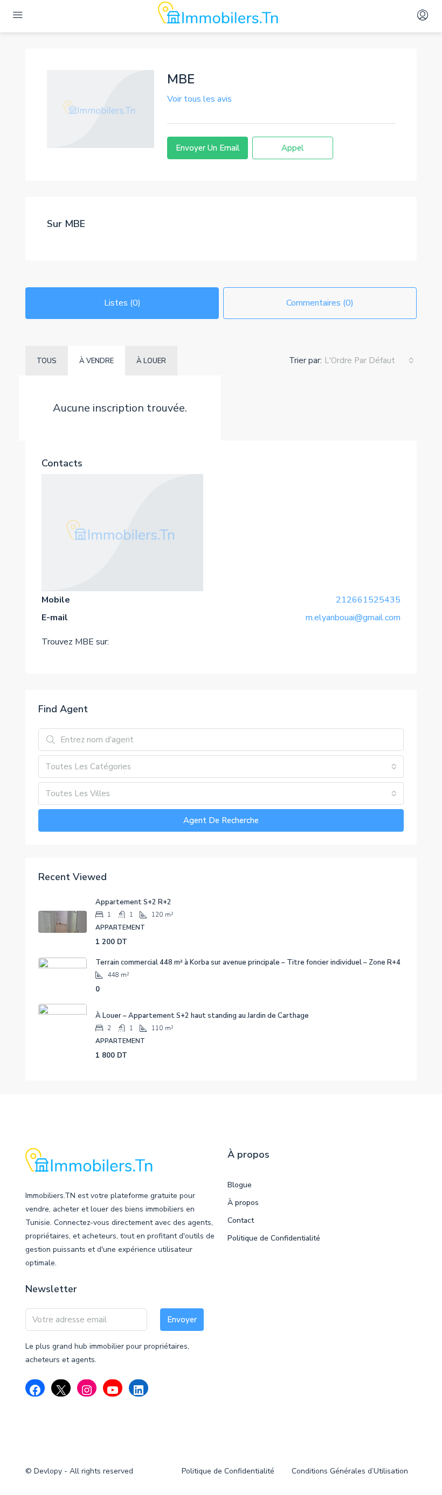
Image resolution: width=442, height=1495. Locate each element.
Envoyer (182, 1319)
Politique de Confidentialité (273, 1238)
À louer (151, 361)
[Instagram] (86, 1390)
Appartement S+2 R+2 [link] (133, 902)
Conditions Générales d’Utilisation (350, 1471)
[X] (61, 1390)
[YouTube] (112, 1390)
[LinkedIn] (138, 1390)
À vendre (96, 361)
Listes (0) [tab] (122, 303)
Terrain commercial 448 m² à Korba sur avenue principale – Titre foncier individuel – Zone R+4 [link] (247, 962)
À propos (243, 1203)
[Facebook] (35, 1390)
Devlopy (49, 1471)
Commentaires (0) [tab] (320, 303)
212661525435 (368, 600)
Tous (47, 361)
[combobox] (369, 360)
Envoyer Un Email (208, 148)
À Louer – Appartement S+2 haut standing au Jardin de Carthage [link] (202, 1016)
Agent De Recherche (221, 820)
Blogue (239, 1185)
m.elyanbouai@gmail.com (353, 617)
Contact (240, 1220)
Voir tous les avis (199, 99)
